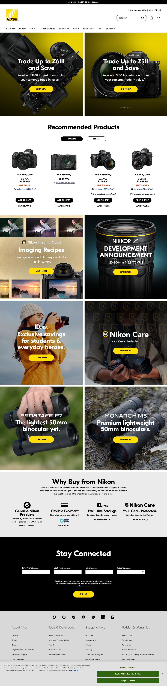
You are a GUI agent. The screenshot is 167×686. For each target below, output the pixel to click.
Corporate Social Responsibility (23, 650)
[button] (12, 2)
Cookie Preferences (129, 650)
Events (14, 640)
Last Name (62, 568)
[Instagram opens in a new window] (74, 617)
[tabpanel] (83, 177)
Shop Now (41, 89)
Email (91, 568)
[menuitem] (12, 28)
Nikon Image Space (55, 650)
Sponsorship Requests (20, 655)
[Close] (163, 673)
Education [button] (88, 29)
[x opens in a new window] (93, 617)
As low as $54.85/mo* (26, 189)
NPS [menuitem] (100, 29)
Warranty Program (128, 659)
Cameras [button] (10, 29)
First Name (30, 568)
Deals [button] (76, 29)
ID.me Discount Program (94, 655)
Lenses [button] (22, 29)
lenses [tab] (96, 139)
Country (124, 568)
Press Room (16, 635)
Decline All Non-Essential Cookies (128, 674)
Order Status (89, 635)
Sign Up (87, 594)
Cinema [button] (34, 29)
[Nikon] (12, 12)
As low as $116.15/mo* (143, 189)
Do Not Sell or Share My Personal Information (138, 655)
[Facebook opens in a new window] (83, 617)
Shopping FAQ (90, 640)
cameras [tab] (71, 139)
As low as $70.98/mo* (65, 183)
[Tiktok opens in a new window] (54, 617)
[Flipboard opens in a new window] (113, 617)
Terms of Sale (127, 640)
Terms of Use (127, 645)
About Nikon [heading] (20, 627)
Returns (88, 645)
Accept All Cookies (128, 681)
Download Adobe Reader (57, 655)
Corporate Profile (18, 659)
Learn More (41, 271)
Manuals (52, 645)
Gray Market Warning (92, 659)
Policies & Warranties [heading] (136, 627)
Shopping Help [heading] (95, 627)
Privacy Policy (127, 635)
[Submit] (143, 18)
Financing (88, 650)
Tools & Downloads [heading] (61, 627)
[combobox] (131, 18)
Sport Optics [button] (48, 29)
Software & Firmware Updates (59, 640)
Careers (14, 645)
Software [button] (64, 29)
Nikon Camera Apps (56, 635)
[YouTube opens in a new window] (64, 617)
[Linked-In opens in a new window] (103, 617)
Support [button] (110, 29)
